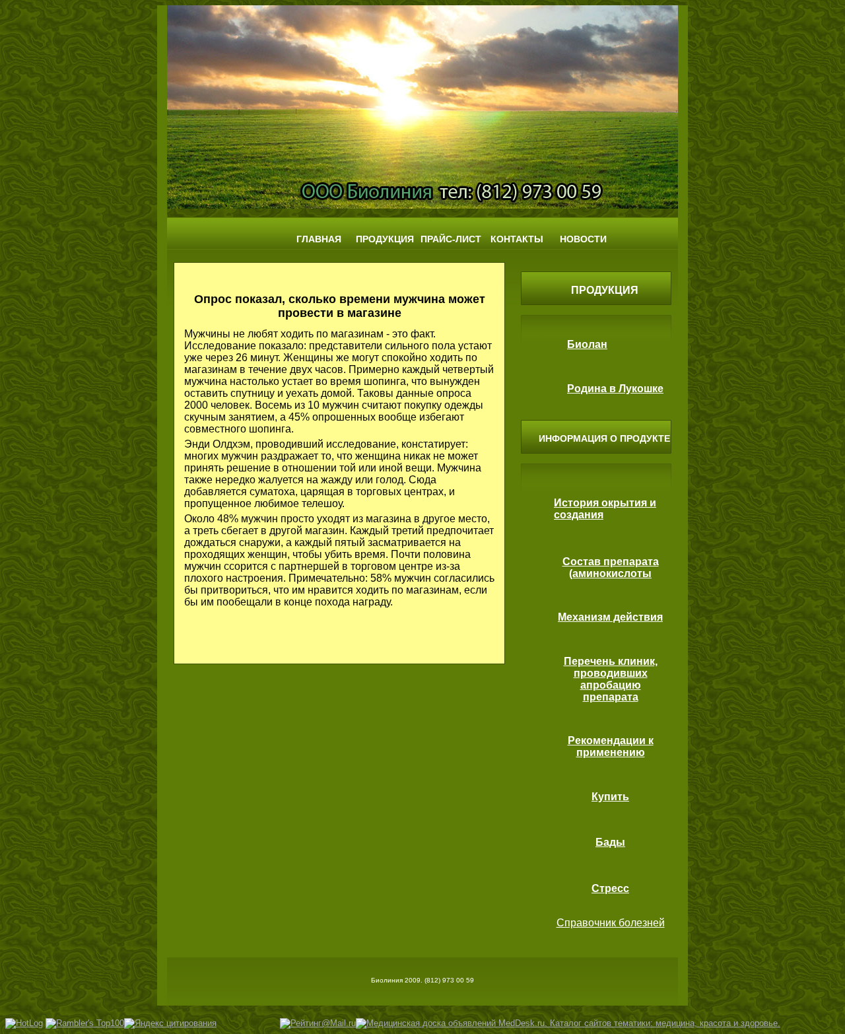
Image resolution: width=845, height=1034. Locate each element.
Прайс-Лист (451, 239)
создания (578, 514)
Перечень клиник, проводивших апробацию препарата (611, 679)
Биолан (587, 344)
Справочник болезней (611, 922)
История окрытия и (605, 502)
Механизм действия (610, 617)
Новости (583, 239)
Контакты (516, 239)
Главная (318, 239)
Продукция (385, 239)
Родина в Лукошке (615, 388)
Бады (610, 842)
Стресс (610, 888)
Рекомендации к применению (611, 746)
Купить (610, 796)
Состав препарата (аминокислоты (610, 567)
